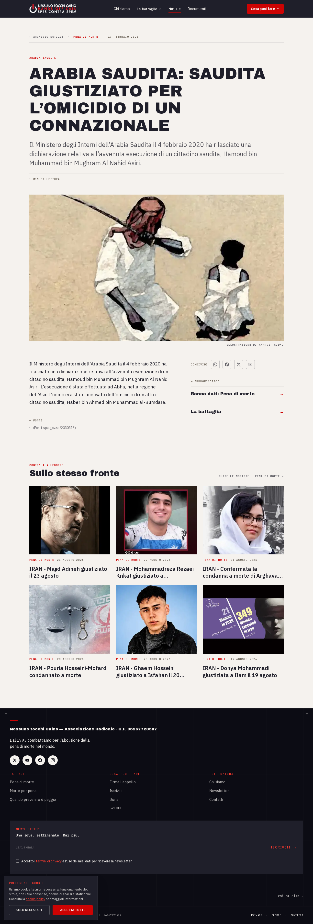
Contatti (216, 799)
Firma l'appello (123, 782)
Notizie (174, 8)
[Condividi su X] (238, 364)
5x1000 (116, 808)
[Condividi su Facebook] (227, 364)
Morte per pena (23, 790)
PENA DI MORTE (85, 36)
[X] (15, 760)
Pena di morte (22, 782)
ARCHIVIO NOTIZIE (46, 36)
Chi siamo (122, 8)
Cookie (276, 915)
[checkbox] (17, 861)
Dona (114, 799)
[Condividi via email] (250, 364)
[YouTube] (27, 760)
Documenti (197, 8)
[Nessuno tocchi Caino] (53, 9)
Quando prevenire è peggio (33, 799)
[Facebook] (40, 760)
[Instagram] (53, 760)
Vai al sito (290, 896)
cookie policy (35, 899)
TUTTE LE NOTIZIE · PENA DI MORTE (251, 476)
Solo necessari (29, 910)
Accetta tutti (72, 910)
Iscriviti (116, 790)
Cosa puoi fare (263, 9)
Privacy (256, 915)
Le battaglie (147, 9)
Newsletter (219, 790)
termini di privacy (49, 861)
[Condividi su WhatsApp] (215, 364)
